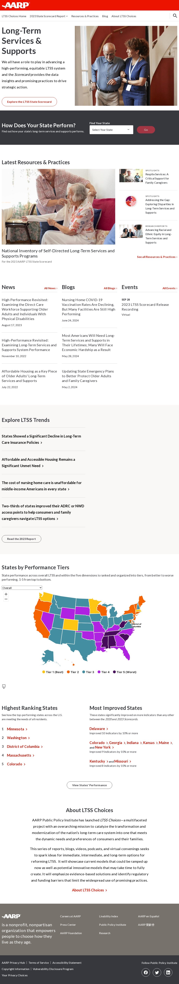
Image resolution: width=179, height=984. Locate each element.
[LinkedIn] (168, 972)
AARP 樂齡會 (146, 924)
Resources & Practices (85, 16)
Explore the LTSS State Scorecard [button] (29, 101)
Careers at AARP (70, 916)
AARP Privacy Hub (13, 962)
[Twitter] (157, 972)
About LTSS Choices (124, 16)
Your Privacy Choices (15, 975)
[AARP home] (11, 917)
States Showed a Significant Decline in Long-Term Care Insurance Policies (41, 439)
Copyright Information (15, 969)
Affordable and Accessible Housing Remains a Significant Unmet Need (38, 462)
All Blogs (109, 288)
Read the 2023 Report (21, 538)
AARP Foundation (71, 933)
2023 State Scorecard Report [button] (47, 16)
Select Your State (102, 129)
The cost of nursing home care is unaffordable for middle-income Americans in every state (42, 486)
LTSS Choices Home (14, 16)
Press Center (68, 924)
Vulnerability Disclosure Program (53, 969)
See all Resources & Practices (156, 256)
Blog (105, 16)
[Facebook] (146, 972)
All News (50, 288)
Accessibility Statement (66, 962)
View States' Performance (89, 785)
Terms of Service (38, 962)
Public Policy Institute (112, 924)
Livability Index (108, 916)
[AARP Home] (16, 5)
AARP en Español (148, 916)
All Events (169, 288)
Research (104, 933)
